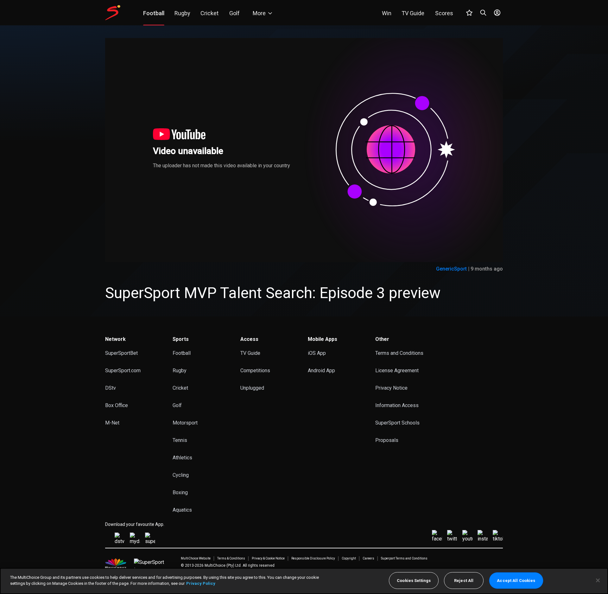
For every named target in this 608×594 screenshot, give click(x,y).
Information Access (397, 405)
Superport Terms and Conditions (404, 558)
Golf (177, 405)
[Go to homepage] (112, 12)
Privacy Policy (200, 583)
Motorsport (185, 423)
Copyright (349, 558)
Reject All (463, 580)
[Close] (598, 580)
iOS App (317, 353)
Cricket (180, 388)
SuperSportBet (121, 353)
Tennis (180, 440)
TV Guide (250, 353)
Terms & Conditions (231, 558)
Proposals (386, 440)
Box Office (116, 405)
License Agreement (397, 370)
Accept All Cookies (516, 580)
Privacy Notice (391, 388)
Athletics (182, 458)
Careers (368, 558)
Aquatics (182, 510)
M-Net (112, 423)
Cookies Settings (414, 580)
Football (182, 353)
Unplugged (252, 388)
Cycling (181, 475)
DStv (110, 388)
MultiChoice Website (196, 558)
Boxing (180, 492)
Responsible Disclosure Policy (313, 558)
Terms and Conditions (399, 353)
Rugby (180, 370)
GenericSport (451, 269)
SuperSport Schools (397, 423)
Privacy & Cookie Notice (268, 558)
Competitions (255, 370)
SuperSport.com (123, 370)
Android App (321, 370)
